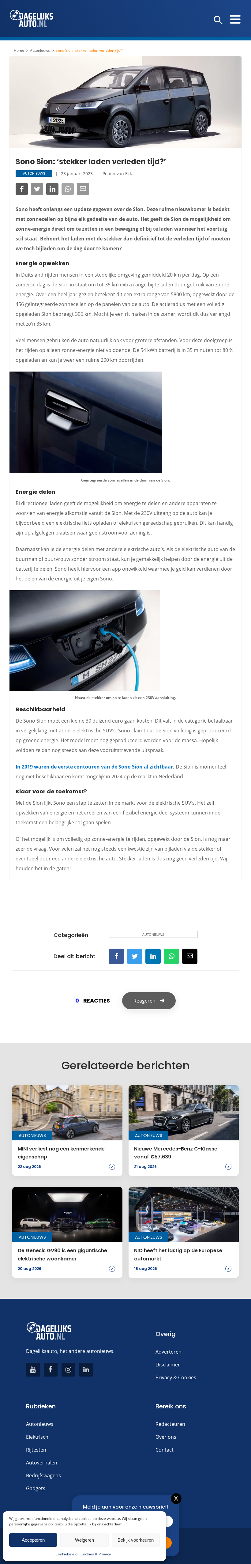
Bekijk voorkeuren (136, 1540)
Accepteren (33, 1540)
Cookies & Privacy (96, 1554)
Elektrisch (37, 1437)
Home (19, 50)
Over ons (165, 1437)
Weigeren (84, 1540)
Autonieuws (40, 50)
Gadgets (35, 1488)
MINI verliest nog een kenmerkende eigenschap (61, 1152)
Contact (164, 1449)
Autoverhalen (41, 1462)
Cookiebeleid (66, 1554)
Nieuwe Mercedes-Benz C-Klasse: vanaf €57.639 (176, 1152)
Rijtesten (36, 1449)
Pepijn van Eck (117, 173)
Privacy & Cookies (175, 1377)
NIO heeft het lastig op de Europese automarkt (178, 1254)
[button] (218, 20)
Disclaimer (167, 1364)
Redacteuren (170, 1424)
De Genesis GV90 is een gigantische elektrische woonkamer (62, 1254)
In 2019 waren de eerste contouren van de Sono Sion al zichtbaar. (95, 766)
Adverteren (168, 1351)
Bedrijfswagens (43, 1475)
